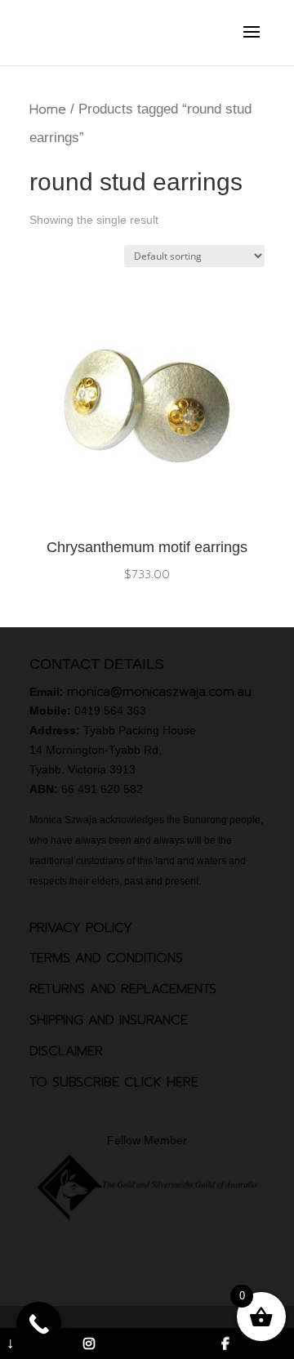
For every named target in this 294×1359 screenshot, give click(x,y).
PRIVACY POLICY (80, 928)
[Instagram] (88, 1343)
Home (47, 109)
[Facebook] (226, 1343)
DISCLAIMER (66, 1051)
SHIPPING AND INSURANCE (108, 1020)
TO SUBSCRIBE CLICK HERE (113, 1082)
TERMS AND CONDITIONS (106, 958)
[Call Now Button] (38, 1324)
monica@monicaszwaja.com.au (159, 692)
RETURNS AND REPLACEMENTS (122, 989)
